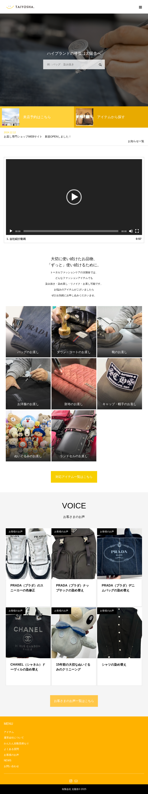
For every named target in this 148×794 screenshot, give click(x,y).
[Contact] (76, 781)
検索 (100, 65)
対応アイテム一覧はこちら (74, 476)
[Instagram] (71, 781)
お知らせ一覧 (136, 141)
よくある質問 (11, 749)
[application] (74, 197)
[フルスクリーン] (137, 231)
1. (16, 238)
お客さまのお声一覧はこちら (74, 701)
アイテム (9, 732)
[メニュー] (140, 7)
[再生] (11, 231)
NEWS (7, 760)
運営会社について (14, 737)
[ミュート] (131, 231)
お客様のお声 (16, 531)
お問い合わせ (11, 766)
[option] (37, 117)
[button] (74, 197)
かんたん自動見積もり (16, 743)
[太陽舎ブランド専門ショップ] (20, 7)
